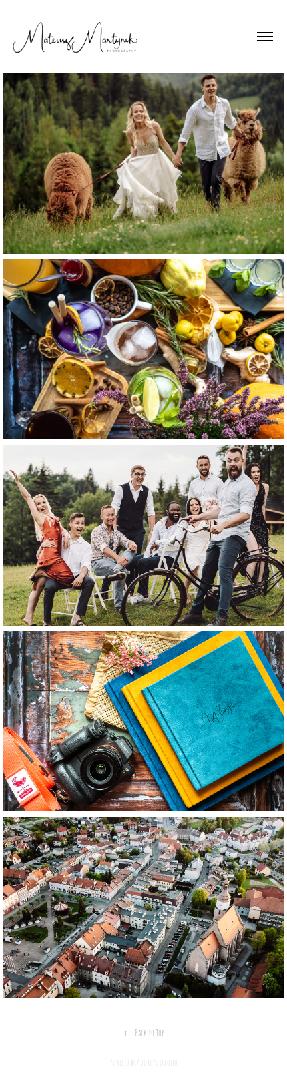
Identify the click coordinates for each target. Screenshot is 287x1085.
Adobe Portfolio (157, 1062)
